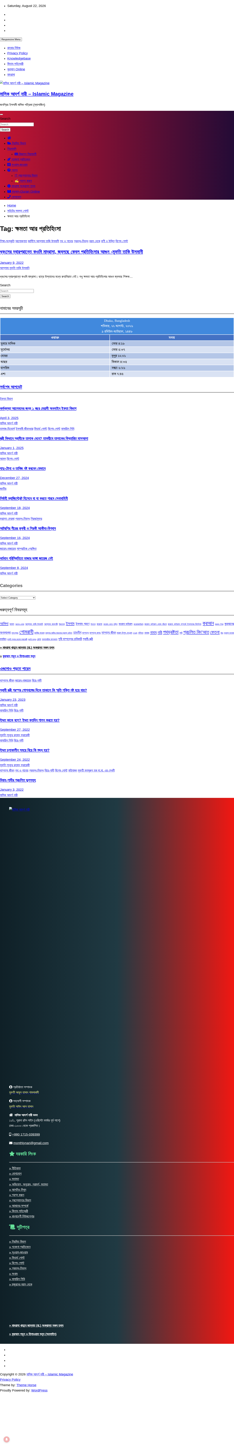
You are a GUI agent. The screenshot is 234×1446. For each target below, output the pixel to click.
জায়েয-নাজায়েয (8, 549)
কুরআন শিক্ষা (219, 624)
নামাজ (146, 632)
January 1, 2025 (12, 448)
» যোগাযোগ (15, 1173)
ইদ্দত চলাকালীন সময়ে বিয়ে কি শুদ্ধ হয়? (25, 750)
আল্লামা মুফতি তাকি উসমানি (14, 268)
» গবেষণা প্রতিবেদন (20, 1247)
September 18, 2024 (15, 508)
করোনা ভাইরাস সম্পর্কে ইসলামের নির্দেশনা (184, 624)
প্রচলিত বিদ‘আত (196, 632)
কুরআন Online (16, 69)
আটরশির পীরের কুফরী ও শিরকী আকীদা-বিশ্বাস (28, 528)
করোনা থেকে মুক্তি (110, 624)
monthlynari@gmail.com (31, 1143)
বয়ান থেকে (94, 241)
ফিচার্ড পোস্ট (40, 429)
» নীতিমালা (14, 1168)
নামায (153, 632)
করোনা (99, 624)
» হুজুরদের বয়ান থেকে (20, 1284)
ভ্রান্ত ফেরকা (7, 519)
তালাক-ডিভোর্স (7, 429)
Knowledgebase (19, 58)
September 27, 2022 (15, 730)
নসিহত (140, 632)
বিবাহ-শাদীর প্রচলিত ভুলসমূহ (18, 780)
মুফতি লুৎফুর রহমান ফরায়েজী (17, 639)
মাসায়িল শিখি (67, 429)
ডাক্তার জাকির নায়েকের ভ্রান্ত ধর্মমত (58, 633)
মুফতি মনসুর (32, 639)
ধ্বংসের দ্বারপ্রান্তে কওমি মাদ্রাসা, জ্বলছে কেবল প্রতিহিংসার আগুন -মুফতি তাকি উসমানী (71, 251)
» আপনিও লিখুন (17, 1190)
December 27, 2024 (14, 478)
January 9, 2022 (12, 263)
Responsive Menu (10, 39)
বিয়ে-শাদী (36, 680)
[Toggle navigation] (1, 114)
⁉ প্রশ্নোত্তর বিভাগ (26, 175)
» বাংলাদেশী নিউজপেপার (21, 1216)
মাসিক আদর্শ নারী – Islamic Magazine (36, 94)
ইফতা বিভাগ (6, 399)
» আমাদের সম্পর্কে (18, 1206)
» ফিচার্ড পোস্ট (17, 1258)
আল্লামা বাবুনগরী (51, 624)
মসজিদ (3, 639)
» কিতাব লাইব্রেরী (18, 1211)
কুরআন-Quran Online (25, 191)
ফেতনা (215, 632)
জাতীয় (3, 489)
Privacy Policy (17, 53)
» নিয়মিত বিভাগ (17, 1241)
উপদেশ (93, 624)
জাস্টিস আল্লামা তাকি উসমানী (43, 241)
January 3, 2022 (12, 789)
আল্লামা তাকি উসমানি (34, 624)
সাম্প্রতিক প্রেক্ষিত (27, 549)
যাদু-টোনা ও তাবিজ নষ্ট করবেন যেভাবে (23, 468)
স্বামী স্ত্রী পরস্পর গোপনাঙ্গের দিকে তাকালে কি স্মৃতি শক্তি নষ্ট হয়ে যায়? (43, 690)
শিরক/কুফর (36, 519)
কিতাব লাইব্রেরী (15, 64)
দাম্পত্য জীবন (109, 632)
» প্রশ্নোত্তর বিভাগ (20, 1200)
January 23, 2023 (12, 700)
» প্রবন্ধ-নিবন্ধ (17, 1268)
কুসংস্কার (15, 633)
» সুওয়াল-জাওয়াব (18, 1252)
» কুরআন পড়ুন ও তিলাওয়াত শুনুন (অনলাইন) (32, 1334)
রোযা (39, 639)
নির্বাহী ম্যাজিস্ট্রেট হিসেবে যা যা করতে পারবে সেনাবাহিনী (34, 498)
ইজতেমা (62, 624)
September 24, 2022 (15, 759)
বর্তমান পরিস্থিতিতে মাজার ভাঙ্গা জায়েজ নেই (26, 558)
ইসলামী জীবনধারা (24, 429)
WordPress (39, 1390)
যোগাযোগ (16, 197)
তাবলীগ (77, 632)
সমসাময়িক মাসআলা (49, 639)
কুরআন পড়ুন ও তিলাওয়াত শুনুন (19, 656)
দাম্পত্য (85, 632)
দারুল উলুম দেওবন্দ (124, 632)
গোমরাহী (26, 632)
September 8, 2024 (14, 568)
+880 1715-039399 (26, 1134)
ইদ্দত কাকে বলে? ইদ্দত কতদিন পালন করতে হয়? (30, 720)
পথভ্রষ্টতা (170, 632)
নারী (160, 632)
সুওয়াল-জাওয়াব (19, 165)
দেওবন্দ (135, 633)
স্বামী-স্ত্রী (88, 639)
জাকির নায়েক (39, 632)
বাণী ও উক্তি (108, 241)
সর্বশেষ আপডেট (11, 386)
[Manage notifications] (7, 1439)
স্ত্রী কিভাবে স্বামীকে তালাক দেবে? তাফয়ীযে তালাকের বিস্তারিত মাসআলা (44, 438)
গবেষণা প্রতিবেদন (20, 159)
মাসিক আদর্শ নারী (9, 423)
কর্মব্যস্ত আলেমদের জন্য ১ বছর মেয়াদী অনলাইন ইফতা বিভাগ (38, 408)
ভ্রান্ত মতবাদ (229, 633)
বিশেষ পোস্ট (122, 241)
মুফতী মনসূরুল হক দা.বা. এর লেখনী (96, 770)
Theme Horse (26, 1385)
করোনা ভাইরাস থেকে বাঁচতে (155, 624)
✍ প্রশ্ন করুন (23, 181)
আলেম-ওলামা (19, 624)
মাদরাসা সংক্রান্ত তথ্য (23, 186)
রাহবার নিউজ (13, 48)
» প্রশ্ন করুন (16, 1195)
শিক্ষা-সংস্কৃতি (7, 241)
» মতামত (14, 1179)
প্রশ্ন (14, 170)
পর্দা (181, 632)
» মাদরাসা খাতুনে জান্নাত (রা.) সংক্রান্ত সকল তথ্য (27, 647)
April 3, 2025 (9, 418)
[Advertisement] (109, 1418)
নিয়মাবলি (11, 149)
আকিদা (4, 623)
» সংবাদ (13, 1274)
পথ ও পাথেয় (66, 241)
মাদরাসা (11, 74)
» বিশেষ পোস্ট (16, 1263)
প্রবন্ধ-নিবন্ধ (81, 241)
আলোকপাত (21, 241)
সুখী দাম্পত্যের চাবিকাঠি (70, 639)
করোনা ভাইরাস (125, 623)
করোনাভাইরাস (138, 624)
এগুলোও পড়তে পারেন (15, 668)
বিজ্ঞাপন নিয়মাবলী (27, 154)
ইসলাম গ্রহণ (82, 624)
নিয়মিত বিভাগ (18, 143)
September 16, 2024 (15, 538)
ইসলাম (70, 623)
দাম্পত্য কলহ (95, 632)
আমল (3, 459)
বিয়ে (222, 633)
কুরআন (208, 623)
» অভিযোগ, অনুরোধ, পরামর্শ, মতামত (28, 1184)
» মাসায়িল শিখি (17, 1279)
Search (5, 118)
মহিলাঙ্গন (72, 770)
